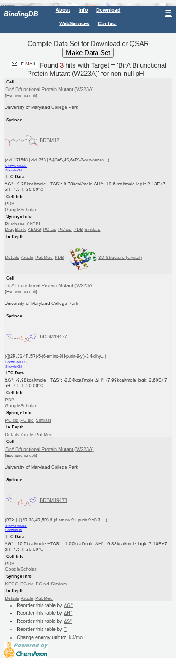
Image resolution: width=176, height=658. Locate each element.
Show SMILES (16, 166)
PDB (9, 203)
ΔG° (68, 605)
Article (27, 257)
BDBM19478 (53, 500)
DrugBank (15, 229)
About (63, 10)
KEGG (34, 229)
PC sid (65, 229)
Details (12, 257)
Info (83, 10)
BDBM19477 (53, 336)
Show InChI (13, 170)
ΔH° (68, 613)
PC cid (49, 229)
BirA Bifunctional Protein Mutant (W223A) (49, 89)
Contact (107, 23)
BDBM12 (49, 140)
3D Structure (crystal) (120, 257)
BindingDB (21, 14)
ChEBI (33, 223)
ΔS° (68, 621)
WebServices (74, 23)
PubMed (44, 257)
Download (108, 10)
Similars (92, 229)
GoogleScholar (20, 209)
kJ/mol (76, 637)
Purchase (15, 223)
